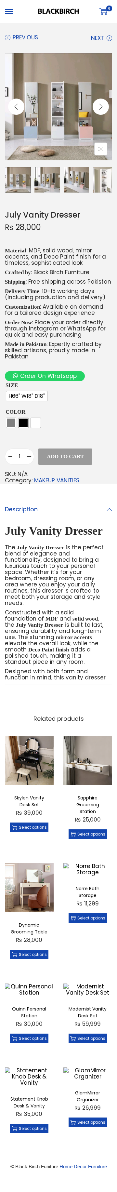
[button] (45, 376)
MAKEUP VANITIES (56, 480)
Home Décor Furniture (83, 1166)
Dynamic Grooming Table (29, 928)
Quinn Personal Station (29, 1012)
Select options (33, 827)
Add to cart (65, 456)
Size (12, 385)
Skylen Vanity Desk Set (29, 801)
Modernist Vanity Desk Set (88, 1012)
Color (15, 412)
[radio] (26, 396)
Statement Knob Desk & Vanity (29, 1102)
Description (21, 509)
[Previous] (16, 107)
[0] (103, 11)
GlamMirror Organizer (87, 1096)
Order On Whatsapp (48, 376)
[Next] (101, 107)
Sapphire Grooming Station (87, 805)
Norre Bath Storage (87, 892)
